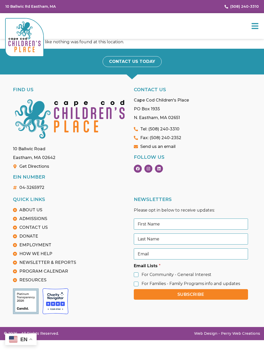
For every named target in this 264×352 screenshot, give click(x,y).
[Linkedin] (159, 169)
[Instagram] (148, 169)
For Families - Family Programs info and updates (191, 283)
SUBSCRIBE (190, 294)
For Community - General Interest (176, 274)
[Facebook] (138, 169)
